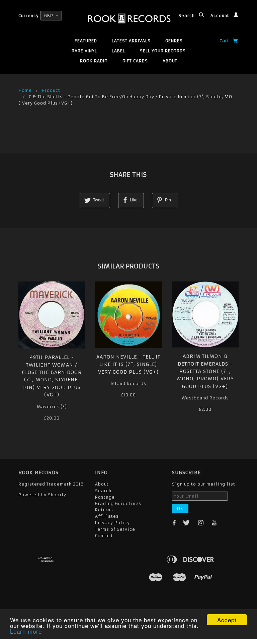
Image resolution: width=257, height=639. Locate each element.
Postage (105, 497)
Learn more (26, 631)
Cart (225, 40)
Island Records (128, 383)
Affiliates (107, 516)
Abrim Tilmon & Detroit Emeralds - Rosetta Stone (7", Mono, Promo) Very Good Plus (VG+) (205, 371)
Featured (86, 40)
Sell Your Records (163, 50)
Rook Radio (94, 60)
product (51, 90)
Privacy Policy (112, 522)
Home (25, 90)
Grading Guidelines (118, 503)
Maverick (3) (52, 406)
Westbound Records (205, 397)
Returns (104, 509)
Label (118, 50)
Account (220, 15)
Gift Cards (135, 60)
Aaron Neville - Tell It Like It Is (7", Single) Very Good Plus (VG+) (128, 364)
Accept (227, 620)
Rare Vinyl (84, 50)
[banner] (128, 18)
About (170, 60)
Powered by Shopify (42, 494)
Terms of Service (115, 529)
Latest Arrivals (131, 40)
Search (187, 15)
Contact (104, 535)
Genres (174, 40)
